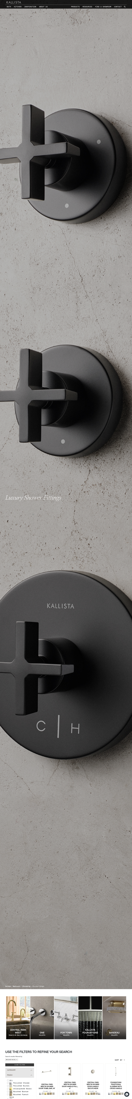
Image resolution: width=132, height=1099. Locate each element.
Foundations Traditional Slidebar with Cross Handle (116, 1085)
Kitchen (17, 7)
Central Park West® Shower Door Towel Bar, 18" (47, 1086)
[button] (126, 1094)
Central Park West (18, 1032)
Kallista (8, 986)
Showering (26, 986)
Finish (9, 1075)
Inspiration (30, 7)
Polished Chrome (20, 1083)
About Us (43, 7)
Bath (9, 7)
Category (11, 1070)
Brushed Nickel (11, 1059)
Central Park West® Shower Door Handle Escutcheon (93, 1085)
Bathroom (16, 986)
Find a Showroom (103, 7)
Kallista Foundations (90, 1032)
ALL (11, 1080)
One (42, 1034)
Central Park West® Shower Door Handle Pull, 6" (70, 1085)
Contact (118, 7)
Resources (87, 7)
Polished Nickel (20, 1086)
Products (75, 7)
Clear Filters (19, 1065)
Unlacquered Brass (22, 1089)
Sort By (119, 1060)
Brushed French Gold (19, 1096)
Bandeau (114, 1034)
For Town (66, 1034)
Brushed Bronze (20, 1091)
